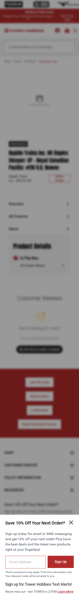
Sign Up (61, 562)
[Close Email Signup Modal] (71, 522)
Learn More (65, 591)
